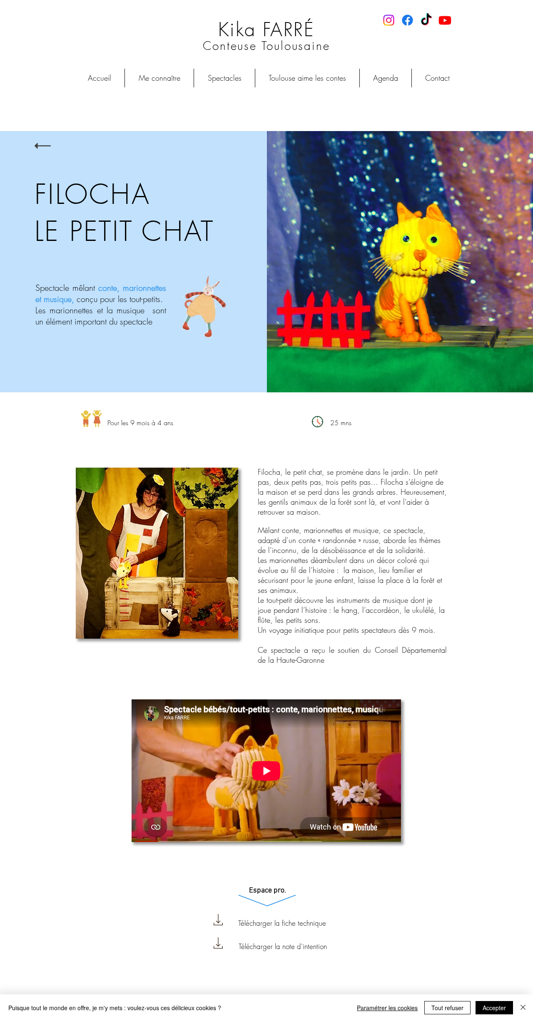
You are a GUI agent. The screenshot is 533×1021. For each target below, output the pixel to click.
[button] (224, 78)
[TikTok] (426, 20)
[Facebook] (407, 20)
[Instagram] (388, 20)
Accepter (494, 1008)
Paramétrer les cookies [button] (387, 1008)
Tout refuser (447, 1008)
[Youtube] (445, 20)
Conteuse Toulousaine (266, 45)
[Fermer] (523, 1007)
